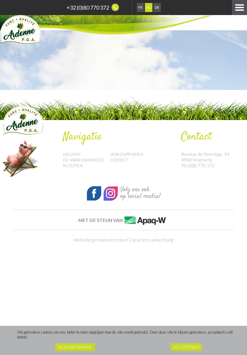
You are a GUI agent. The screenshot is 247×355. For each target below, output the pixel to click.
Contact (119, 160)
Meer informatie (75, 347)
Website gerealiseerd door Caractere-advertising (123, 239)
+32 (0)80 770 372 (88, 7)
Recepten (73, 165)
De (157, 7)
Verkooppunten (126, 154)
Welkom (71, 154)
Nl (148, 7)
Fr (140, 7)
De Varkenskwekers (83, 160)
